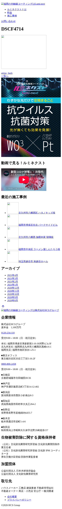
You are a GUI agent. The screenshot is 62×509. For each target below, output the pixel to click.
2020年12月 (13, 288)
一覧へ (4, 76)
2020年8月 (12, 300)
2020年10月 (13, 294)
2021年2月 (12, 281)
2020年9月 (12, 297)
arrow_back (6, 73)
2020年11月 (13, 291)
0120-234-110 (8, 332)
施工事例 (12, 15)
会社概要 (12, 496)
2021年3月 (12, 278)
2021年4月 (12, 275)
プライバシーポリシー (19, 499)
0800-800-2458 (8, 364)
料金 (9, 12)
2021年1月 (12, 284)
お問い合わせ (8, 21)
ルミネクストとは (16, 9)
